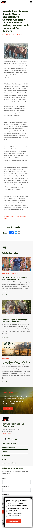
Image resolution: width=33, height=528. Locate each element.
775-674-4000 (6, 433)
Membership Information (8, 447)
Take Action (5, 451)
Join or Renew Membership (9, 463)
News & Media (6, 455)
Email (4, 478)
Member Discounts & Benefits (15, 503)
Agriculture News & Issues (15, 513)
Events (4, 459)
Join (7, 408)
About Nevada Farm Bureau (9, 443)
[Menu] (31, 2)
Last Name (5, 494)
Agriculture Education (13, 510)
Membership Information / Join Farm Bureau (17, 506)
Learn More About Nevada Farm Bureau (18, 508)
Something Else (12, 517)
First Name (5, 486)
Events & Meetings (12, 512)
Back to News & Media (13, 227)
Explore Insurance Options (14, 515)
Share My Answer (13, 521)
